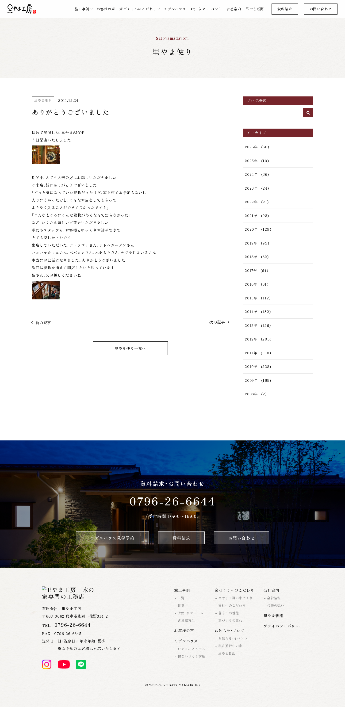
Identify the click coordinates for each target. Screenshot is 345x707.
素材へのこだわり (232, 605)
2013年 (251, 325)
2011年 (251, 352)
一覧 (181, 598)
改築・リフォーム (191, 613)
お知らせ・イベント (206, 8)
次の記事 (217, 322)
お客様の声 (106, 8)
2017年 (251, 270)
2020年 (251, 229)
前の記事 (43, 322)
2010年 (251, 366)
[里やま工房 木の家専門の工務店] (22, 9)
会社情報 (274, 598)
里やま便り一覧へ (130, 348)
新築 (181, 605)
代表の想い (275, 605)
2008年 (251, 393)
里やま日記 (227, 653)
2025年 (251, 160)
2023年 (251, 188)
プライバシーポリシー (283, 626)
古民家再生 (186, 620)
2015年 (251, 297)
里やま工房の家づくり (235, 598)
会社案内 (233, 8)
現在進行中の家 (230, 645)
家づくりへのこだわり (138, 8)
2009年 (251, 380)
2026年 (251, 146)
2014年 (251, 311)
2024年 (251, 174)
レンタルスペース (191, 648)
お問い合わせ (321, 8)
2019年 (251, 243)
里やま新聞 (254, 8)
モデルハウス (175, 8)
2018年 (251, 256)
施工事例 (82, 8)
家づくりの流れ (230, 620)
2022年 (251, 201)
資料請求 (284, 8)
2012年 (251, 338)
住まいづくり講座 (191, 656)
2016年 (251, 284)
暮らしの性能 (228, 613)
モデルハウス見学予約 (112, 538)
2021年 (251, 215)
